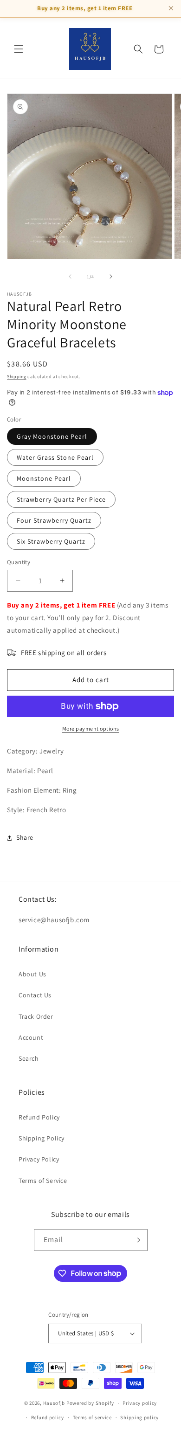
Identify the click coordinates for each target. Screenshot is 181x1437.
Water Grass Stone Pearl (55, 457)
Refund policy (47, 1417)
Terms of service (92, 1417)
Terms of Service (43, 1180)
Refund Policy (39, 1117)
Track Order (36, 1016)
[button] (18, 49)
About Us (32, 974)
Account (31, 1037)
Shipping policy (139, 1417)
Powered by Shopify (90, 1403)
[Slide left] (70, 276)
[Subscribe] (137, 1240)
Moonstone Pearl (44, 478)
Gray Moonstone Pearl (52, 436)
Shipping (16, 376)
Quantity (18, 562)
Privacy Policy (39, 1159)
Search (29, 1058)
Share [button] (24, 837)
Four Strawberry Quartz (54, 520)
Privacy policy (140, 1403)
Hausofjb (54, 1403)
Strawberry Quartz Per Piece (61, 499)
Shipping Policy (42, 1138)
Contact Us (35, 995)
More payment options (90, 728)
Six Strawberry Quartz (51, 541)
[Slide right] (111, 276)
